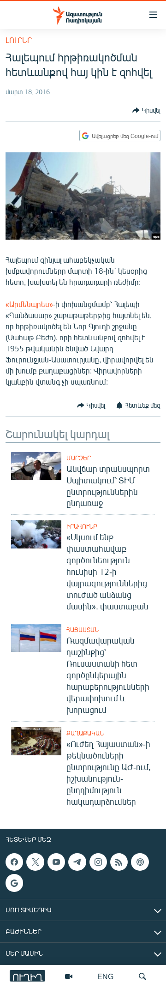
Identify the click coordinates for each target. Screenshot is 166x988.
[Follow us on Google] (14, 883)
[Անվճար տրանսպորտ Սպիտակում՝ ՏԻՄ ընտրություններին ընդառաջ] (36, 466)
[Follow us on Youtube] (56, 862)
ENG (105, 976)
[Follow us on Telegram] (77, 862)
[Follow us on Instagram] (98, 862)
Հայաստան (82, 629)
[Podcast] (139, 862)
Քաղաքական (85, 733)
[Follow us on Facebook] (14, 862)
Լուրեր (19, 40)
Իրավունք (81, 526)
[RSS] (119, 862)
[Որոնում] (142, 976)
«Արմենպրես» (29, 304)
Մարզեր (78, 458)
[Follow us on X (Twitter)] (35, 862)
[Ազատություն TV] (69, 976)
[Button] (146, 110)
